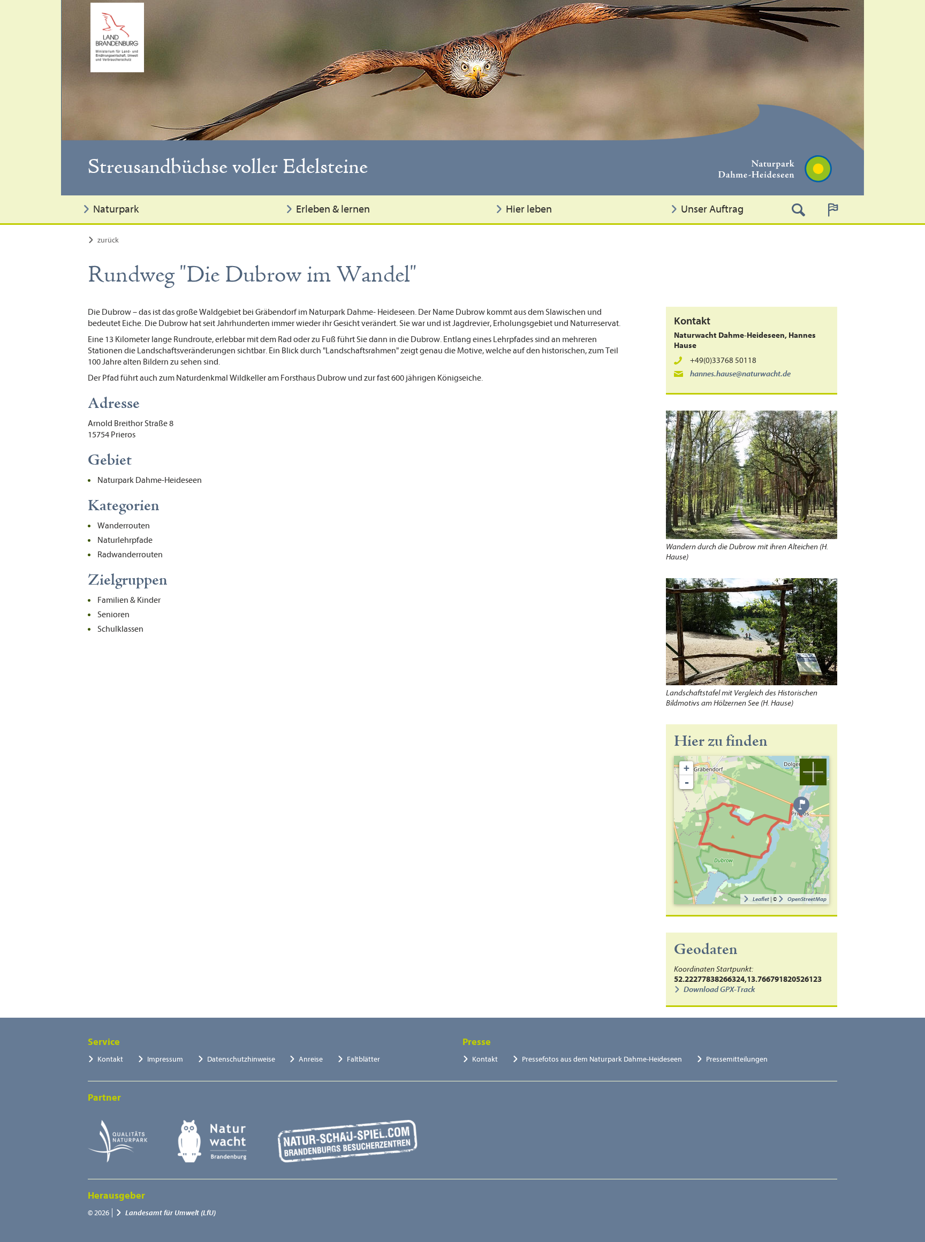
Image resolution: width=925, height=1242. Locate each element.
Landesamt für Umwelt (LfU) (170, 1212)
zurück (108, 240)
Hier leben (529, 209)
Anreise (311, 1059)
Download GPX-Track (719, 989)
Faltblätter (363, 1059)
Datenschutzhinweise (241, 1059)
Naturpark (116, 209)
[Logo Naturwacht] (212, 1141)
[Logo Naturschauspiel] (348, 1141)
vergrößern (813, 772)
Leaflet (761, 899)
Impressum (165, 1059)
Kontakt (110, 1059)
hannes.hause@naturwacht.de (740, 373)
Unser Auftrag (712, 209)
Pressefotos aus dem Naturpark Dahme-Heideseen (602, 1059)
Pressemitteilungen (737, 1059)
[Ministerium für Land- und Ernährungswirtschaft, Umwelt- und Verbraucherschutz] (117, 37)
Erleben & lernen (333, 209)
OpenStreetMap (807, 899)
